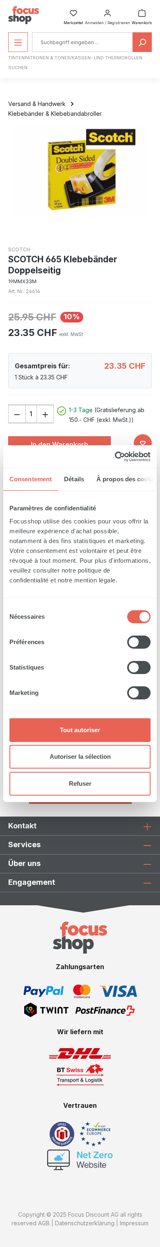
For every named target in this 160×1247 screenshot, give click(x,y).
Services (24, 844)
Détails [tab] (74, 479)
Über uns (24, 863)
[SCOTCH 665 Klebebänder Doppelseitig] (80, 171)
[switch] (139, 642)
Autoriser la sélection (80, 756)
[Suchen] (142, 42)
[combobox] (82, 42)
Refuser (80, 783)
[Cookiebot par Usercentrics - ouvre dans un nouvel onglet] (115, 456)
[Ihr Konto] (107, 11)
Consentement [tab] (30, 479)
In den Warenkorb (59, 444)
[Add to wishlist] (143, 443)
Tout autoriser (80, 729)
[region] (80, 171)
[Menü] (18, 42)
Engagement (31, 882)
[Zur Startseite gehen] (23, 15)
